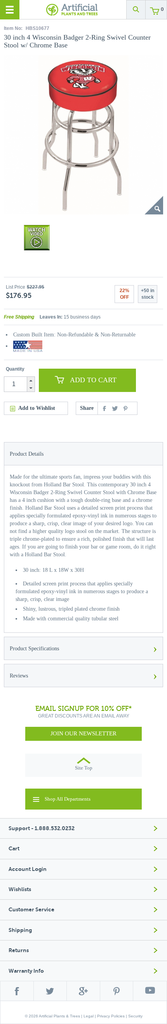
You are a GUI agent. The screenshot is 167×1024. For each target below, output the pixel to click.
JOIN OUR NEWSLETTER (83, 733)
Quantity (15, 369)
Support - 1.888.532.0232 (42, 828)
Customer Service (31, 910)
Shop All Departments (67, 799)
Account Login (28, 869)
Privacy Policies (111, 1016)
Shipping (20, 930)
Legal (89, 1016)
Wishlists (20, 889)
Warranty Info (26, 971)
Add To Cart (93, 380)
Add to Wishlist (36, 408)
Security (135, 1016)
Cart (14, 849)
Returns (19, 950)
